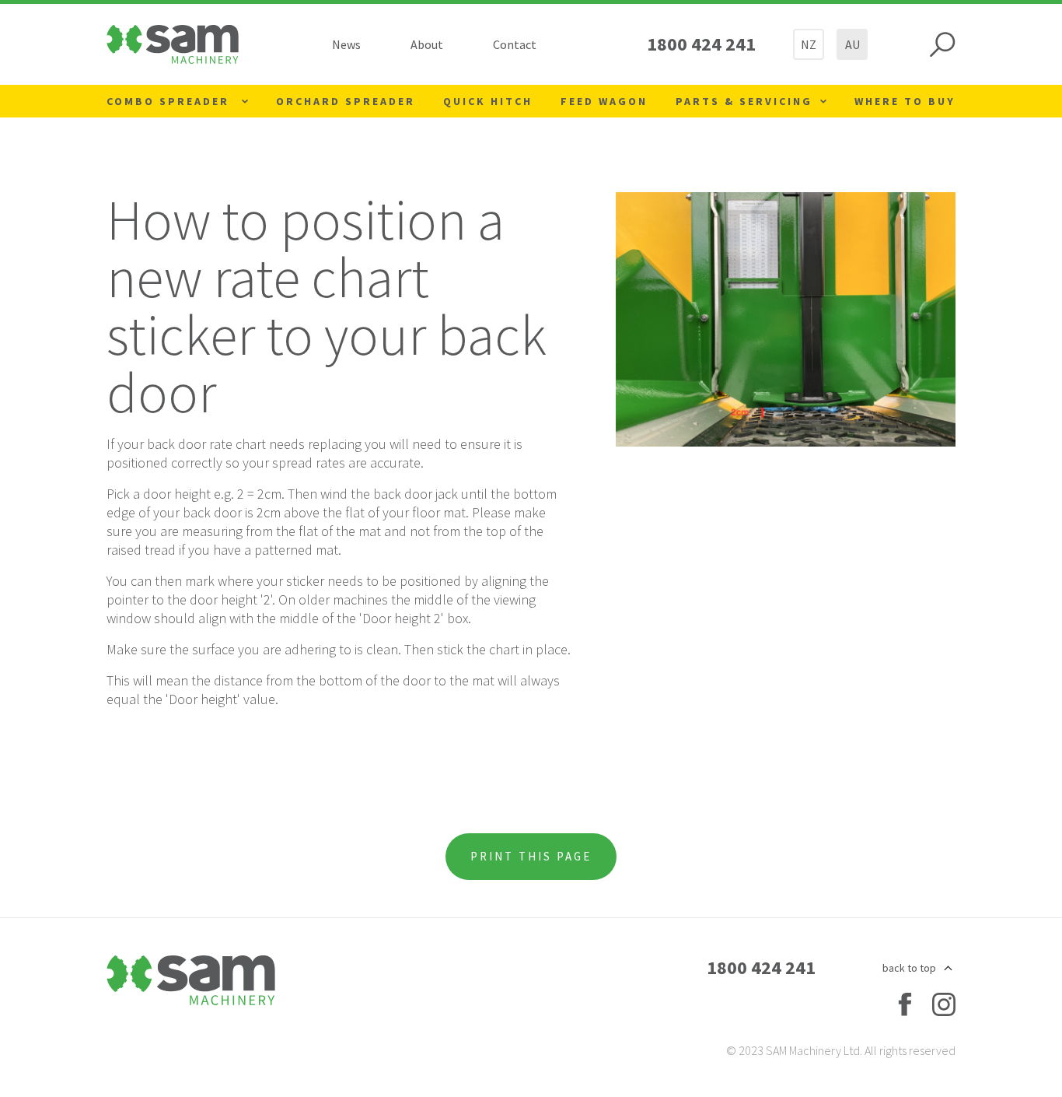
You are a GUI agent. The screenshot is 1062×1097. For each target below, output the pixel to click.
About (426, 44)
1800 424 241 (701, 44)
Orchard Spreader (345, 101)
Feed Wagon (604, 101)
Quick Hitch (488, 101)
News (346, 44)
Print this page (531, 856)
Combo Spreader (170, 101)
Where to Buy (904, 101)
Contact (514, 44)
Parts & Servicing (744, 101)
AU (852, 44)
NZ (808, 44)
